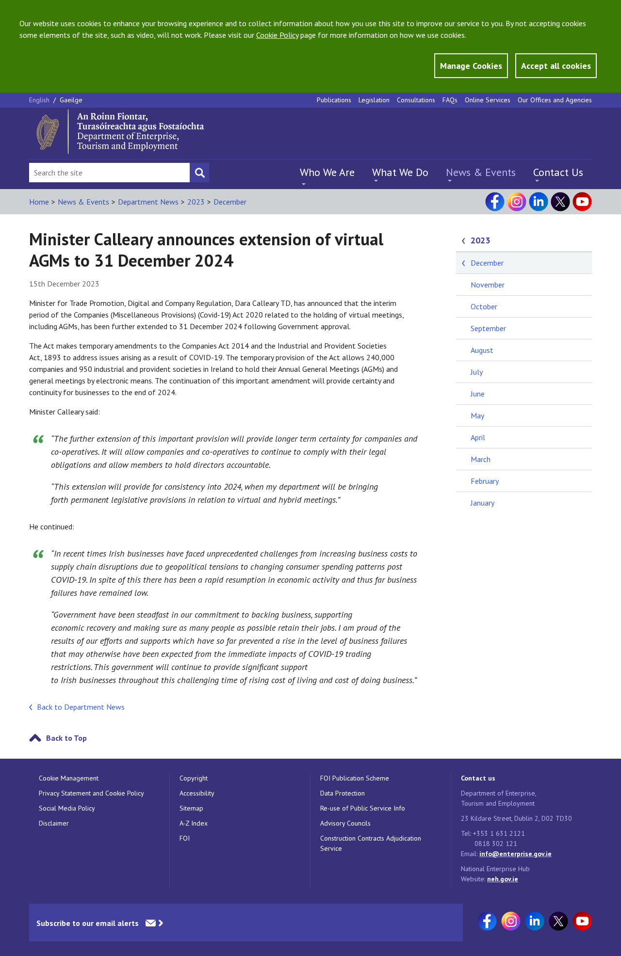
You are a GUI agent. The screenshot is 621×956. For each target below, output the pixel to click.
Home (39, 202)
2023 (196, 202)
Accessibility (197, 793)
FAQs (450, 100)
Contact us (478, 778)
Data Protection (342, 793)
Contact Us (558, 172)
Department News (148, 202)
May (477, 415)
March (480, 459)
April (478, 437)
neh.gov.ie (502, 879)
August (482, 350)
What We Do (400, 172)
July (477, 372)
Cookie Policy (277, 35)
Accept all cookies (556, 65)
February (485, 481)
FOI (185, 838)
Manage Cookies (471, 65)
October (484, 306)
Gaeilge (71, 100)
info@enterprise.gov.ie (515, 853)
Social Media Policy (67, 808)
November (488, 284)
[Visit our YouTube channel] (582, 201)
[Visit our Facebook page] (495, 201)
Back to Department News (81, 707)
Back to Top (66, 738)
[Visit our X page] (560, 201)
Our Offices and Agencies (555, 100)
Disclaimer (54, 823)
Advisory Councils (345, 823)
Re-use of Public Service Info (362, 808)
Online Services (487, 100)
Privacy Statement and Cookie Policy (91, 793)
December (229, 202)
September (488, 328)
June (478, 393)
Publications (334, 100)
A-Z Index (194, 823)
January (482, 503)
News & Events (481, 172)
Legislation (374, 100)
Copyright (194, 778)
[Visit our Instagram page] (516, 201)
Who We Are (327, 172)
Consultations (416, 100)
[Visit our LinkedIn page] (538, 201)
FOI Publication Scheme (354, 778)
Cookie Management (68, 778)
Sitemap (191, 808)
